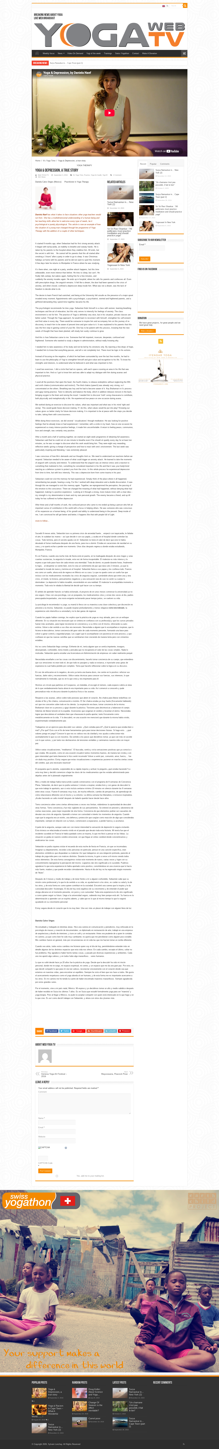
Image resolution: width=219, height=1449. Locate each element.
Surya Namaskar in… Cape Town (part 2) (137, 1422)
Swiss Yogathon (122, 53)
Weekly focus (49, 53)
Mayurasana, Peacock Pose (114, 1073)
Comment (42, 1092)
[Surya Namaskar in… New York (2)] (39, 1428)
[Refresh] (66, 1148)
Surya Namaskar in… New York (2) (120, 203)
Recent (143, 164)
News (60, 53)
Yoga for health (96, 175)
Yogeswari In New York (59, 63)
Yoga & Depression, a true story (55, 1392)
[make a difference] (109, 1281)
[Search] (185, 5)
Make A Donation (149, 53)
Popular (153, 164)
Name (41, 1118)
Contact (135, 53)
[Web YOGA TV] (109, 34)
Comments (165, 164)
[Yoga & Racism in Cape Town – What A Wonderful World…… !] (39, 1409)
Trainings (108, 53)
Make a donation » (147, 331)
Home (37, 53)
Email (41, 1127)
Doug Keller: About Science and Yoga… (95, 1392)
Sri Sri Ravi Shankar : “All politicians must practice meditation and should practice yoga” (119, 232)
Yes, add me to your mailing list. (90, 1176)
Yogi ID (105, 175)
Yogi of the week (93, 53)
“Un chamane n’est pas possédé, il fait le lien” (136, 1406)
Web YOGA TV (43, 175)
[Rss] (167, 6)
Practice (87, 175)
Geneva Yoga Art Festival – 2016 (54, 1074)
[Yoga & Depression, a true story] (39, 1393)
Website (41, 1137)
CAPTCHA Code (45, 1163)
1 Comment (117, 175)
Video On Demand (75, 53)
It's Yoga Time (49, 161)
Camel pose (94, 1418)
